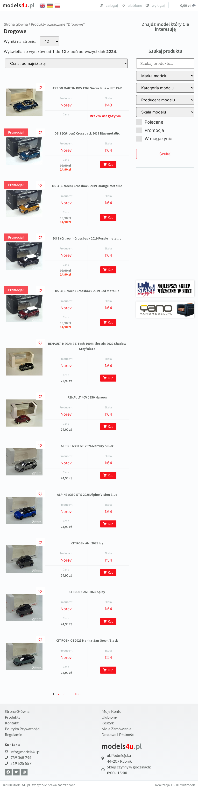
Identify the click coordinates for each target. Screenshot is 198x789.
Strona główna (16, 24)
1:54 (108, 560)
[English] (43, 5)
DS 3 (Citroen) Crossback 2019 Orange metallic (87, 186)
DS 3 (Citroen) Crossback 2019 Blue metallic (87, 133)
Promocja (154, 130)
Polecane (154, 122)
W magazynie (158, 138)
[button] (41, 87)
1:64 (108, 150)
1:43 (108, 105)
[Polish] (58, 5)
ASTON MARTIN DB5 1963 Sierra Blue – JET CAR (87, 88)
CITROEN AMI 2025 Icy (87, 543)
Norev (66, 105)
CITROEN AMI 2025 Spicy (87, 592)
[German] (50, 5)
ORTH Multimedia (183, 785)
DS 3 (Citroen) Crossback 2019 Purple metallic (87, 238)
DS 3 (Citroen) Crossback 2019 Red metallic (87, 291)
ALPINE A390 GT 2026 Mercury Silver (87, 446)
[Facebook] (8, 772)
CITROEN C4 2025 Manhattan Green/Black (87, 640)
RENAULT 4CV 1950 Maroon (87, 397)
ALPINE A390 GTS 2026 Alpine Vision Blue (87, 494)
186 (77, 693)
